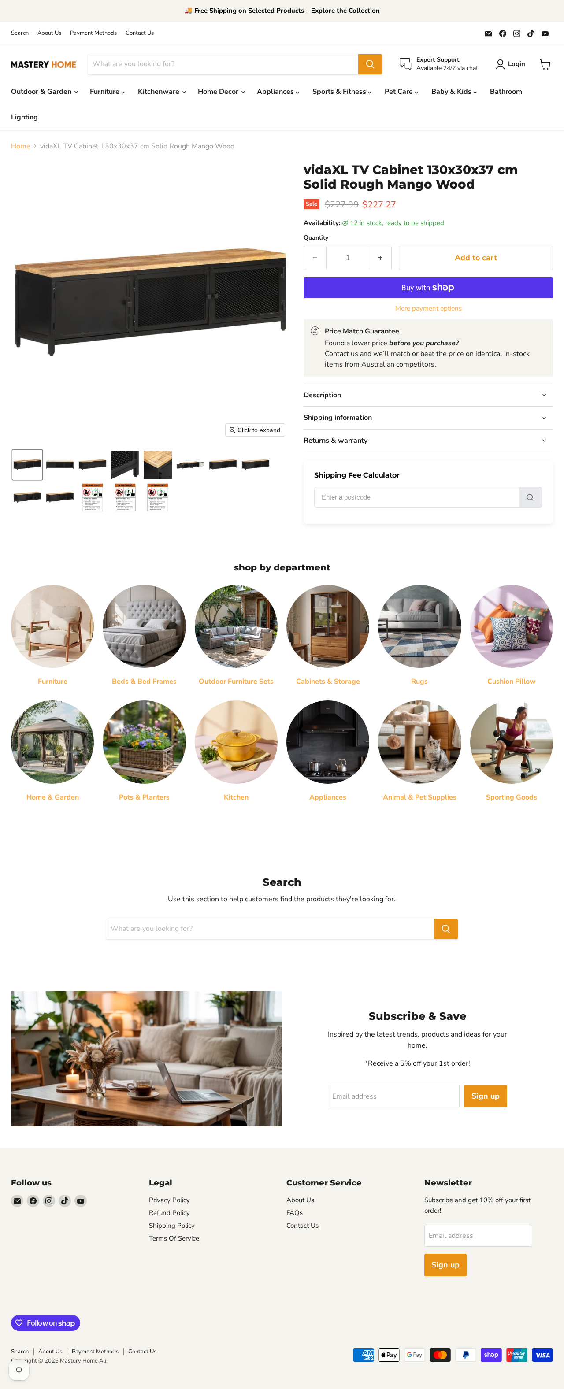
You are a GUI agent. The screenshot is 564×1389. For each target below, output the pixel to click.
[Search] (370, 64)
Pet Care (400, 91)
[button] (27, 465)
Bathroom (506, 91)
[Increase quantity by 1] (380, 258)
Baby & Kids (452, 91)
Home (20, 146)
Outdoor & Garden (42, 91)
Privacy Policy (169, 1200)
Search (20, 33)
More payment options (428, 308)
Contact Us (140, 33)
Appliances (276, 91)
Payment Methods (93, 33)
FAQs (294, 1212)
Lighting (24, 117)
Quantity (316, 237)
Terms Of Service (174, 1238)
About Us (49, 33)
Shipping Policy (172, 1225)
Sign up (485, 1096)
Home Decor (219, 91)
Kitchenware (159, 91)
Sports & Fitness (340, 91)
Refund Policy (169, 1212)
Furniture (105, 91)
